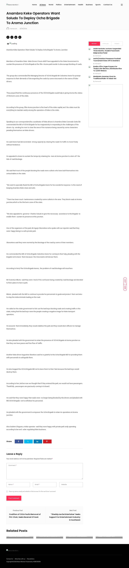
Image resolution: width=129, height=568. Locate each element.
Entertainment (69, 5)
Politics (58, 5)
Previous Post (18, 510)
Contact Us (107, 5)
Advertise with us (20, 559)
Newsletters (30, 559)
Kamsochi (98, 56)
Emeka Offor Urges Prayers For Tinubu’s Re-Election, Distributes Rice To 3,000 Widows (107, 68)
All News (43, 5)
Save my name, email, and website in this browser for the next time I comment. (32, 491)
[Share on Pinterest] (19, 37)
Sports (98, 5)
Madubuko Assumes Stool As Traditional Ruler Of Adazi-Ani (104, 77)
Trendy (116, 43)
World (51, 5)
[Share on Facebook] (7, 37)
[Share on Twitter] (11, 37)
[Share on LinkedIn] (15, 37)
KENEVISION (37, 561)
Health (80, 5)
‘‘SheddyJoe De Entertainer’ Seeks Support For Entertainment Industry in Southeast (64, 517)
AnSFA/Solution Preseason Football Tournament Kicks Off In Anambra (107, 60)
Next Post (72, 510)
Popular (106, 43)
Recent (94, 43)
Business (89, 5)
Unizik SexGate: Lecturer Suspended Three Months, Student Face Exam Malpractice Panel (107, 51)
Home (34, 5)
